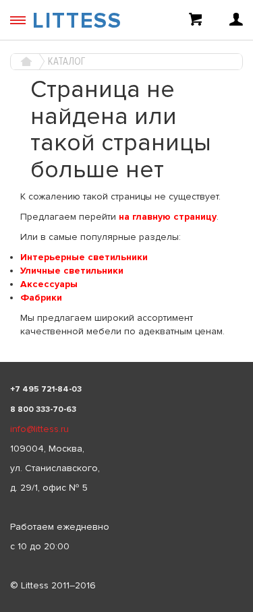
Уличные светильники (71, 270)
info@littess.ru (39, 429)
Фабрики (41, 297)
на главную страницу (168, 216)
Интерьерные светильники (84, 257)
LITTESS (77, 21)
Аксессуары (49, 284)
